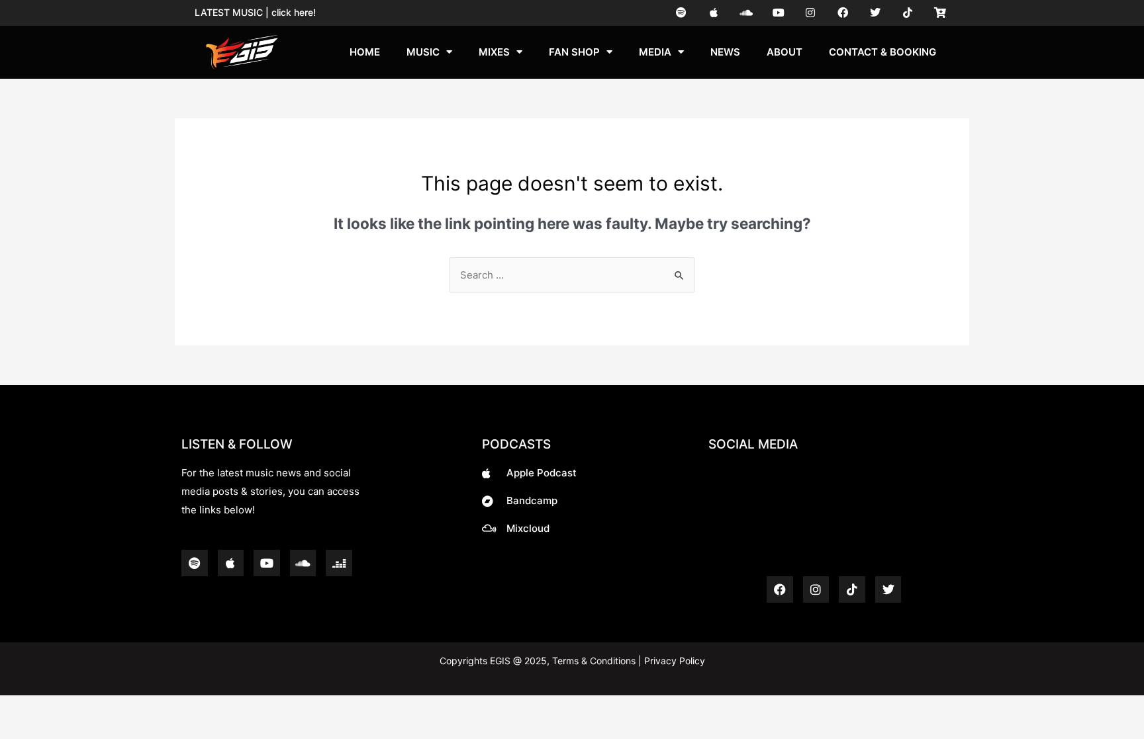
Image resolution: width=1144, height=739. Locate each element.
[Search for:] (572, 275)
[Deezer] (339, 563)
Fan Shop (574, 52)
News (725, 52)
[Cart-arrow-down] (939, 12)
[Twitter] (875, 12)
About (784, 52)
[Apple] (714, 12)
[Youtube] (778, 12)
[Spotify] (681, 12)
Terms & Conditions (594, 660)
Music (423, 52)
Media (655, 52)
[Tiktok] (907, 12)
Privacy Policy (673, 660)
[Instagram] (810, 12)
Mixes (494, 52)
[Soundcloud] (745, 12)
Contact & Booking (882, 52)
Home (365, 52)
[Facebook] (843, 12)
